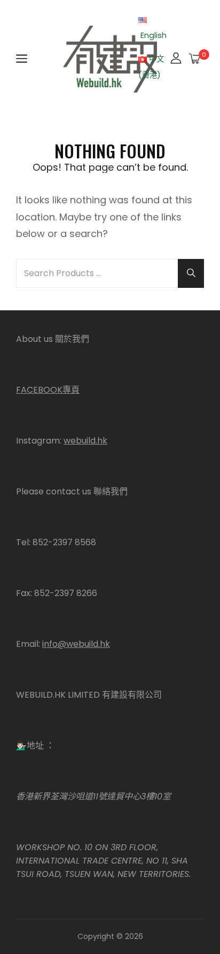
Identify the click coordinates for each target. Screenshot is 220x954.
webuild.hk (85, 440)
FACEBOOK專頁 (48, 390)
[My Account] (176, 59)
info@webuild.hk (76, 644)
